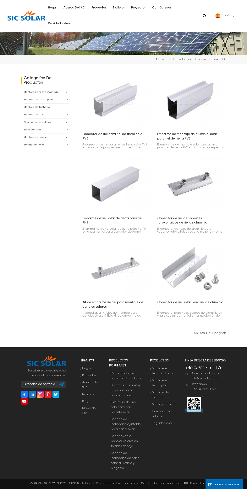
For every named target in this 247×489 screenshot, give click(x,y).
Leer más (113, 99)
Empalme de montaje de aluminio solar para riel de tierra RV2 (187, 136)
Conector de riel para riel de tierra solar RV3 (113, 136)
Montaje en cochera (36, 137)
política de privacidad (165, 483)
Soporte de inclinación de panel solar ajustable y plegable (125, 461)
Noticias (119, 7)
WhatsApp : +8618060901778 (204, 387)
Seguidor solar (32, 130)
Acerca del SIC (74, 7)
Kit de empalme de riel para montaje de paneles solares (112, 304)
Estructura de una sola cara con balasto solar (123, 407)
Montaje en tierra (34, 115)
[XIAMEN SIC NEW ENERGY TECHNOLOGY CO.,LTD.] (26, 16)
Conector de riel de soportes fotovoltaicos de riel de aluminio (182, 220)
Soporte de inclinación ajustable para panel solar (126, 424)
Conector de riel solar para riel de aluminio (190, 302)
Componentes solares (37, 122)
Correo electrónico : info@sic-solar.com (206, 376)
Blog (85, 401)
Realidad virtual (59, 23)
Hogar (52, 7)
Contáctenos (161, 7)
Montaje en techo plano (39, 100)
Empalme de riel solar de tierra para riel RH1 (112, 220)
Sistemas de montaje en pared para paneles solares (126, 390)
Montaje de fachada (37, 107)
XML (143, 483)
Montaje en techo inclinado (41, 92)
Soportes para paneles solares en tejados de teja (124, 441)
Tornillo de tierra (34, 145)
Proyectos (138, 7)
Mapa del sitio (89, 411)
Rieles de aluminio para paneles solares (126, 376)
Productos (98, 7)
